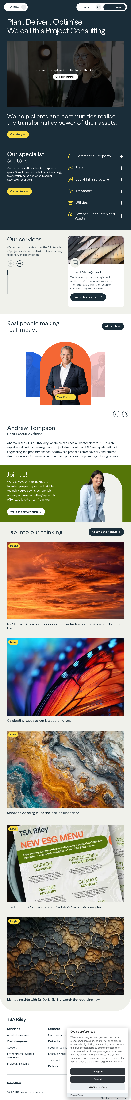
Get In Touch (114, 7)
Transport (54, 1060)
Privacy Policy (14, 1082)
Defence (53, 1066)
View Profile (63, 397)
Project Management (86, 297)
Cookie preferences (113, 1098)
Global (85, 7)
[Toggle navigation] (23, 7)
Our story (16, 134)
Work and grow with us (24, 511)
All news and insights (104, 532)
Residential (54, 1041)
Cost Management (18, 1041)
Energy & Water (57, 1053)
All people (111, 326)
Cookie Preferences (65, 76)
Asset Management (18, 1035)
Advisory (12, 1047)
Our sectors (17, 191)
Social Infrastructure (60, 1047)
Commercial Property (60, 1035)
